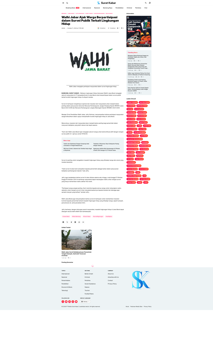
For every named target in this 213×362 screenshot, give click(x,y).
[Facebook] (63, 222)
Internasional (87, 8)
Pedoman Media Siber (136, 306)
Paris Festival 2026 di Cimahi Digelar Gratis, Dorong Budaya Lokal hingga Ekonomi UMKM (138, 89)
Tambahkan (102, 28)
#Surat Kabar (86, 216)
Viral (145, 8)
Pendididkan (119, 8)
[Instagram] (69, 301)
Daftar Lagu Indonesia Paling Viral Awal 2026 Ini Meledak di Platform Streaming (139, 73)
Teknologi (65, 290)
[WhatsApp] (79, 222)
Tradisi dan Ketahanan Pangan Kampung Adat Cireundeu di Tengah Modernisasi (76, 144)
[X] (67, 222)
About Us (111, 274)
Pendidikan (65, 284)
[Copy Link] (83, 222)
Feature (87, 287)
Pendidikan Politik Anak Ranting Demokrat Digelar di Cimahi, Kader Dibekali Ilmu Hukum (137, 81)
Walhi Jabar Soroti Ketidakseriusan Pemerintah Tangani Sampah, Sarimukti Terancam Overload (76, 253)
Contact (110, 280)
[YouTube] (76, 301)
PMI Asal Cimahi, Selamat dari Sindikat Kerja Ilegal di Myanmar (78, 149)
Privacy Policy (112, 284)
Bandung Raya (107, 8)
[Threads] (73, 301)
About (127, 306)
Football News (89, 294)
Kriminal (129, 8)
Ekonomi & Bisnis (67, 287)
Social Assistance (90, 284)
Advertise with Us (113, 277)
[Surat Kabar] (98, 3)
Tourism (87, 290)
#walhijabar (109, 216)
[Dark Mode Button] (67, 3)
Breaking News (72, 8)
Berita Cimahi (89, 274)
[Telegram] (71, 222)
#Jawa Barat (66, 216)
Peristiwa (138, 8)
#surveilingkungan (98, 216)
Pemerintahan (66, 280)
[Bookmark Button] (149, 3)
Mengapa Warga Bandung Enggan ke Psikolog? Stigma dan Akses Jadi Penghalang (138, 57)
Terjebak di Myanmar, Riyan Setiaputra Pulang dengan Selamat (106, 144)
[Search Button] (145, 3)
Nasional (97, 8)
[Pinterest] (75, 222)
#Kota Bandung (76, 216)
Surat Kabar (108, 2)
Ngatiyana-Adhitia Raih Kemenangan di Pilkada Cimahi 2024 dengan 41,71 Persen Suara (106, 149)
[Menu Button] (63, 3)
